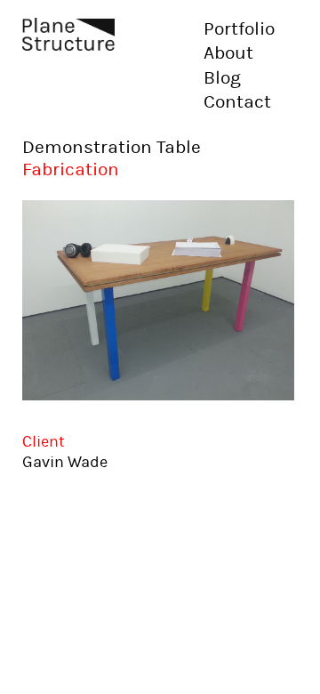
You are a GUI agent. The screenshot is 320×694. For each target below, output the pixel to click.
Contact (237, 102)
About (228, 53)
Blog (222, 78)
